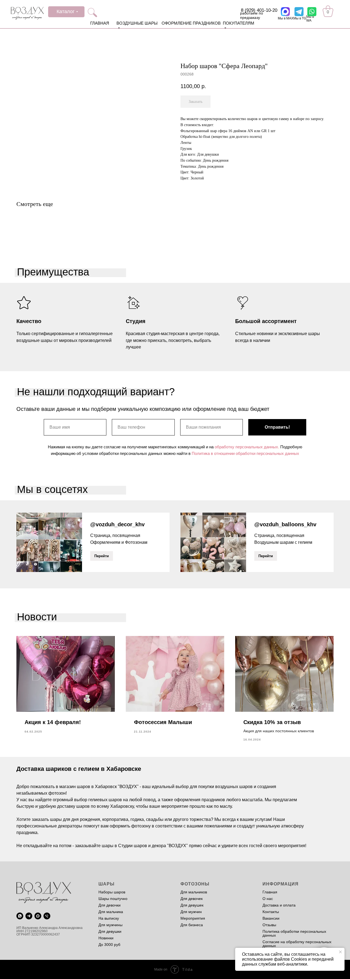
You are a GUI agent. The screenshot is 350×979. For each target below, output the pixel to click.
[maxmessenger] (37, 916)
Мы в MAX (285, 18)
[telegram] (28, 916)
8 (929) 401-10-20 (259, 10)
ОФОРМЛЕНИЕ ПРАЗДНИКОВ (191, 23)
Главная (269, 892)
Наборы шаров (111, 892)
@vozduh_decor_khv (117, 524)
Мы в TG (299, 18)
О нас (267, 898)
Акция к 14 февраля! (53, 722)
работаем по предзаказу (251, 15)
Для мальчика (110, 912)
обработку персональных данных (246, 447)
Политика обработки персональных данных (294, 933)
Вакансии (270, 918)
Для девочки (109, 905)
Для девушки (109, 931)
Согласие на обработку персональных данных (296, 944)
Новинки (105, 938)
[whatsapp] (19, 916)
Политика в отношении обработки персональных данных (245, 453)
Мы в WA (310, 18)
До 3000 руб (109, 944)
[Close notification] (340, 952)
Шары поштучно (112, 898)
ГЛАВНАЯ (99, 23)
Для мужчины (110, 925)
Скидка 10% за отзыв (272, 722)
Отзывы (269, 925)
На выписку (108, 918)
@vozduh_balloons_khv (285, 524)
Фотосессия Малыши (163, 722)
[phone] (46, 916)
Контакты (270, 912)
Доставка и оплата (279, 905)
